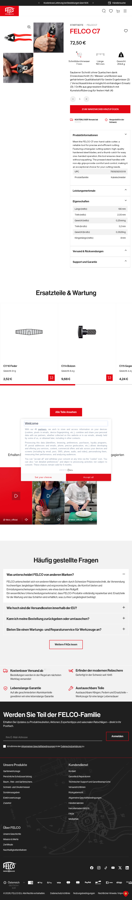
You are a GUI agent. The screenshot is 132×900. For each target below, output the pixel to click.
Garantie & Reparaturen (79, 776)
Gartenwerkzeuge (11, 771)
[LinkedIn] (127, 867)
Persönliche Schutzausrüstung (17, 776)
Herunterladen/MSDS (79, 808)
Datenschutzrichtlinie (60, 893)
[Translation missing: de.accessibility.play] (16, 496)
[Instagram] (98, 867)
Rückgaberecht (76, 792)
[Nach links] (39, 3)
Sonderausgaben (11, 792)
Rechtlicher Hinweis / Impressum (113, 893)
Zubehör (7, 803)
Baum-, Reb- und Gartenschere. (18, 781)
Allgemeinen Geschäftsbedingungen (38, 746)
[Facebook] (91, 867)
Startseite (76, 25)
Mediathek (74, 819)
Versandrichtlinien (77, 787)
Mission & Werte (10, 839)
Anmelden (117, 736)
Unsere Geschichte (12, 834)
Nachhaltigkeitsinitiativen (15, 850)
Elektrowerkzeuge (12, 797)
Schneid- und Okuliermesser (16, 787)
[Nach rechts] (93, 3)
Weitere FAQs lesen (66, 644)
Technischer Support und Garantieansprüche (89, 781)
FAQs (71, 813)
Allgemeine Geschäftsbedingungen (85, 797)
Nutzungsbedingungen (84, 893)
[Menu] (125, 11)
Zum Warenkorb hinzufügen (100, 109)
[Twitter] (120, 867)
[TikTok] (106, 867)
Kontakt (72, 771)
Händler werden (76, 803)
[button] (104, 11)
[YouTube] (113, 867)
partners (42, 429)
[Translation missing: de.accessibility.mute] (25, 519)
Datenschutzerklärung (71, 746)
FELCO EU (16, 893)
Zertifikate (8, 844)
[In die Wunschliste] (125, 30)
